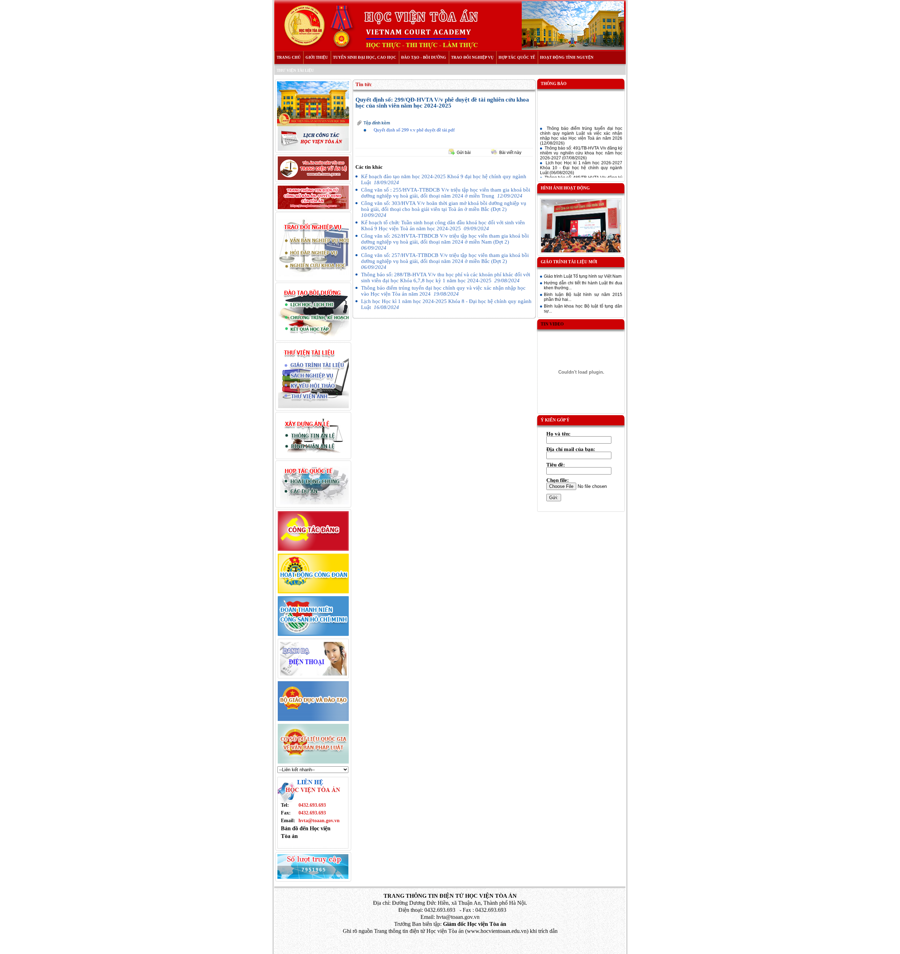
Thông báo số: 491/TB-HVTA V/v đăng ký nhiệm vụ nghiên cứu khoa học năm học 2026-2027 (581, 147)
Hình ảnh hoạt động (565, 188)
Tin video (552, 324)
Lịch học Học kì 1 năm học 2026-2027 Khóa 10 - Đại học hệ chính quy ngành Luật (581, 162)
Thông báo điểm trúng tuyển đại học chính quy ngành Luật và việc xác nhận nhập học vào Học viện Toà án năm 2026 (581, 130)
